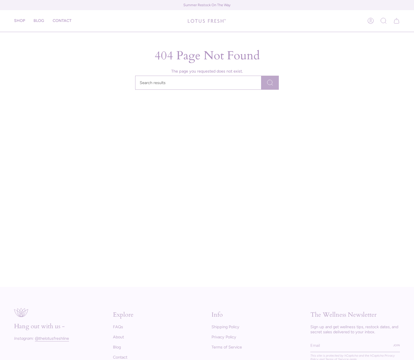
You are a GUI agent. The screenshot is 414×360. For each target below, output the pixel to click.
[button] (19, 21)
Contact (120, 357)
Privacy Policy (224, 336)
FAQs (118, 326)
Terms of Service (227, 347)
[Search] (270, 83)
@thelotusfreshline (52, 338)
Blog (117, 347)
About (118, 336)
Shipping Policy (225, 326)
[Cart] (396, 21)
